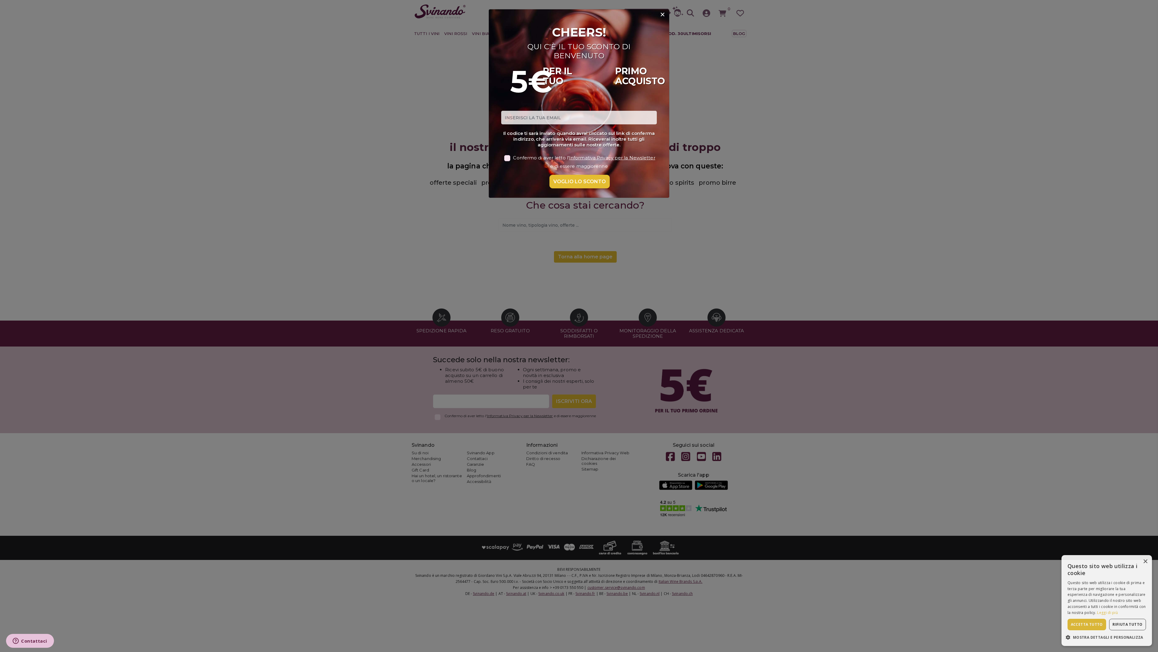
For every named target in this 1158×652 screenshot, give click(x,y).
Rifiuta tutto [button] (1127, 624)
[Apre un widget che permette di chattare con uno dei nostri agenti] (30, 641)
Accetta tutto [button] (1087, 624)
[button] (1107, 637)
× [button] (1145, 561)
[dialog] (1107, 600)
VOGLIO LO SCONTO (579, 181)
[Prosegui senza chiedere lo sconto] (662, 14)
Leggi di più (1107, 612)
